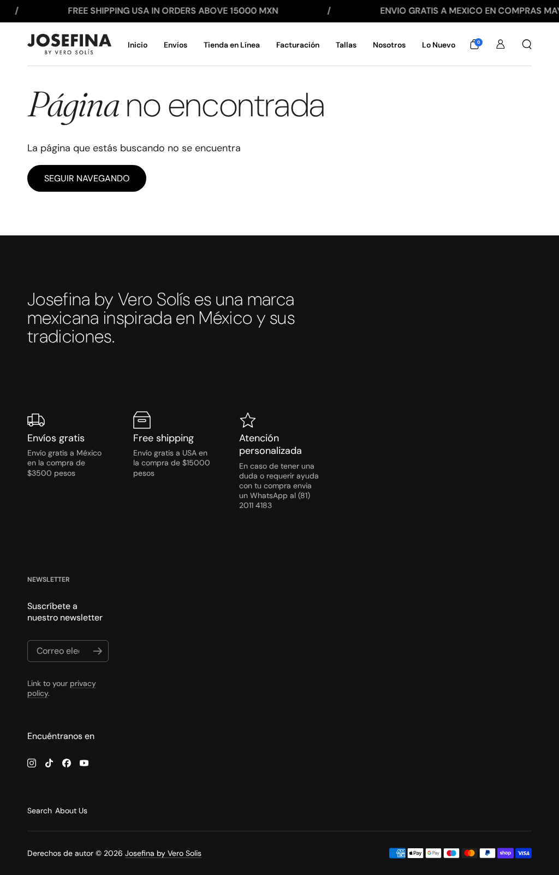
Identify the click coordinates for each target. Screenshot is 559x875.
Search (39, 810)
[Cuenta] (501, 44)
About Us (71, 810)
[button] (474, 44)
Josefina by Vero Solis (163, 853)
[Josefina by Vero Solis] (69, 44)
